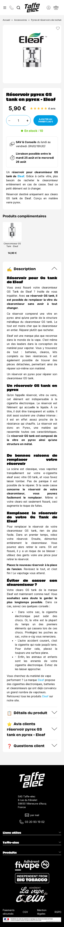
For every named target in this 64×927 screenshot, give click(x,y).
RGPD (58, 912)
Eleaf (21, 176)
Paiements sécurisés (9, 912)
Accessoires (20, 20)
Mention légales (41, 912)
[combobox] (18, 7)
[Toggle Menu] (5, 8)
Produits (10, 852)
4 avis (51, 108)
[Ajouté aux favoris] (58, 28)
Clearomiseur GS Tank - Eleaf (12, 245)
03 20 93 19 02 (35, 822)
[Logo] (32, 7)
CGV (25, 912)
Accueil (6, 20)
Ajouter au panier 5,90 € (45, 120)
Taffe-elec (11, 842)
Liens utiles (12, 832)
